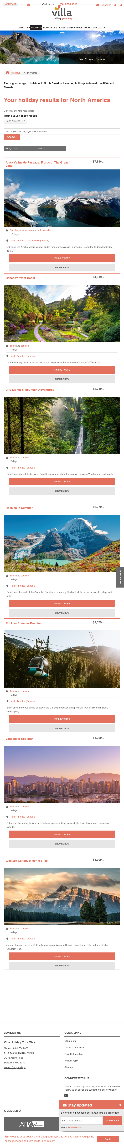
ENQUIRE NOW (120, 577)
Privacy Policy (71, 1060)
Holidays (16, 72)
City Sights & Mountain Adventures (30, 390)
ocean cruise (26, 230)
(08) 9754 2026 (68, 4)
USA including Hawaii (37, 240)
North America (17, 240)
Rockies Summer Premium (24, 623)
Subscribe (112, 1120)
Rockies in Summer (19, 508)
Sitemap (68, 1067)
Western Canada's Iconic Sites (27, 861)
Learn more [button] (48, 1141)
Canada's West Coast (20, 278)
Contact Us (70, 1040)
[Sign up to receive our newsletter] (66, 1095)
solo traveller (44, 230)
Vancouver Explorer (19, 739)
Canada (31, 356)
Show (39, 148)
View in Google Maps (15, 1067)
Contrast (10, 4)
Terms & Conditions (74, 1047)
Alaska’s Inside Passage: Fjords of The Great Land (37, 164)
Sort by (8, 148)
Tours (13, 345)
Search (11, 137)
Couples (14, 230)
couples (25, 345)
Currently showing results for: (19, 110)
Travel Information (73, 1054)
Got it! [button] (108, 1139)
